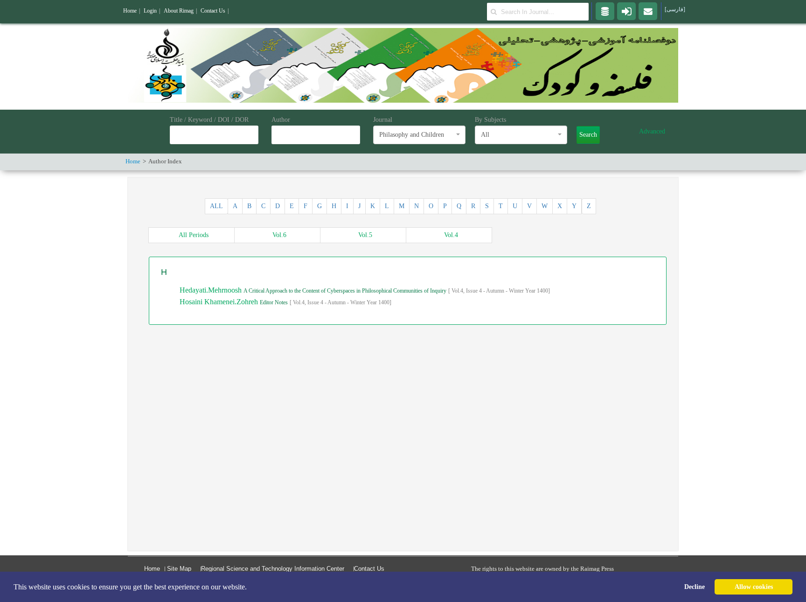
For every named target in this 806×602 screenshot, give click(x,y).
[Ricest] (605, 10)
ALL (216, 206)
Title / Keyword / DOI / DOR (209, 119)
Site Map (179, 568)
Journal (382, 119)
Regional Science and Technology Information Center (272, 568)
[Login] (626, 10)
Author (280, 119)
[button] (250, 587)
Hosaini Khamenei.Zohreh (220, 302)
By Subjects (490, 119)
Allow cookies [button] (754, 586)
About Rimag (179, 10)
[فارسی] (675, 9)
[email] (648, 10)
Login (150, 10)
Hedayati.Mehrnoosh (211, 290)
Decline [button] (694, 586)
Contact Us (369, 568)
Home (152, 568)
